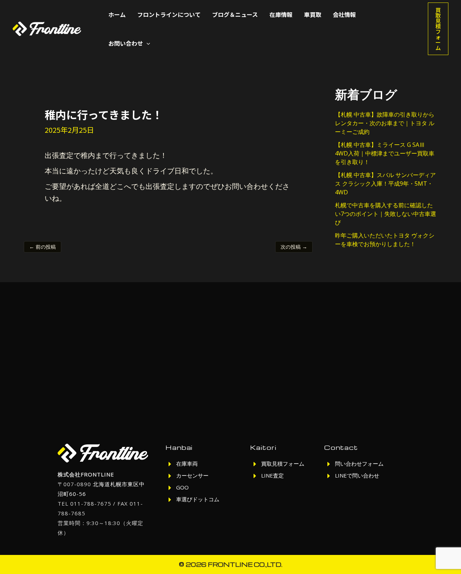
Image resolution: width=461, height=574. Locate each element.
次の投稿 (294, 246)
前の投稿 (42, 246)
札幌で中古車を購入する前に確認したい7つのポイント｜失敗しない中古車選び (385, 213)
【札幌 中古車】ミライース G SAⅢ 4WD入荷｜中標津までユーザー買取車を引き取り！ (384, 153)
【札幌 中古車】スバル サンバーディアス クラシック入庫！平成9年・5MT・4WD (385, 183)
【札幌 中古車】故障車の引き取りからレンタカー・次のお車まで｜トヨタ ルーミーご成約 (384, 123)
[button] (146, 43)
